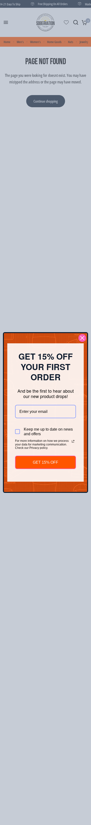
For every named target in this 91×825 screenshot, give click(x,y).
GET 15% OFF (45, 462)
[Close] (82, 338)
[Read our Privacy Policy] (73, 441)
